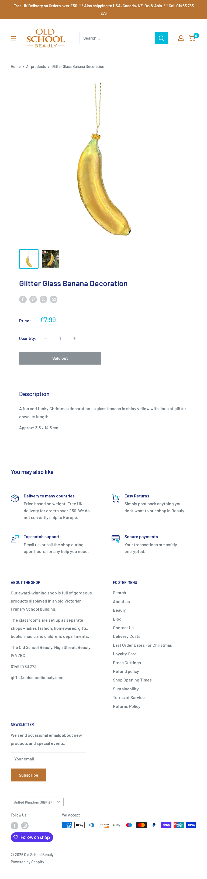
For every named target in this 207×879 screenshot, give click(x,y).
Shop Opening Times (132, 679)
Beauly (119, 609)
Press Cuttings (127, 662)
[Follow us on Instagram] (25, 825)
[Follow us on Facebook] (14, 825)
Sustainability (126, 688)
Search (119, 592)
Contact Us (123, 627)
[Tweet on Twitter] (43, 299)
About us (121, 601)
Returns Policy (126, 706)
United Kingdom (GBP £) (32, 802)
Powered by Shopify (27, 862)
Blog (117, 618)
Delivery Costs (126, 636)
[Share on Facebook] (23, 299)
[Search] (161, 38)
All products (36, 66)
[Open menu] (13, 38)
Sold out (60, 358)
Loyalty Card (125, 653)
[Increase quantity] (74, 338)
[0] (191, 38)
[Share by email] (53, 299)
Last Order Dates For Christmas (142, 645)
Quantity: (28, 338)
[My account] (181, 38)
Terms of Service (129, 697)
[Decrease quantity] (45, 338)
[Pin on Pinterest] (33, 299)
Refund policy (126, 671)
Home (16, 66)
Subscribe (28, 774)
